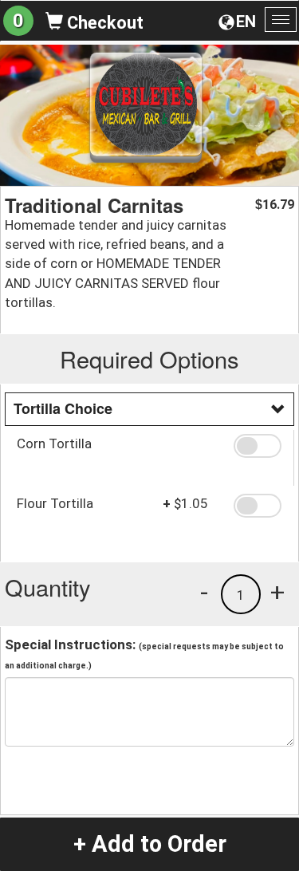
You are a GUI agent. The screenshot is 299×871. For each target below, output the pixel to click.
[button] (257, 446)
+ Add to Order (149, 843)
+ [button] (277, 592)
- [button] (204, 592)
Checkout (103, 23)
